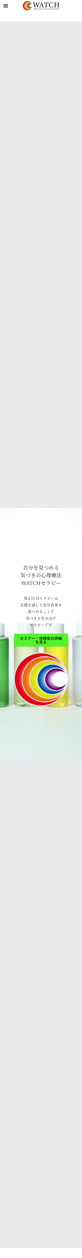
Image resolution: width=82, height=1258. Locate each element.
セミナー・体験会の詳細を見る (41, 640)
